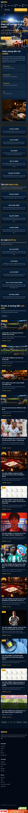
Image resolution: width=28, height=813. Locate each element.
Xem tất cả (4, 316)
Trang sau (19, 722)
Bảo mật (3, 777)
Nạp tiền (3, 768)
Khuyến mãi (16, 5)
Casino (9, 5)
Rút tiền (2, 770)
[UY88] (14, 811)
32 (4, 2)
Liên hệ (2, 782)
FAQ (27, 5)
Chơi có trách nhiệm (5, 784)
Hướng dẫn (23, 5)
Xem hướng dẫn (16, 38)
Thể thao (5, 5)
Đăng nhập (7, 9)
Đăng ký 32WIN (5, 38)
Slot (12, 5)
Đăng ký (21, 9)
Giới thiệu (3, 786)
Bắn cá (2, 752)
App (20, 5)
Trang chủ (2, 5)
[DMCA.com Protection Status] (22, 808)
